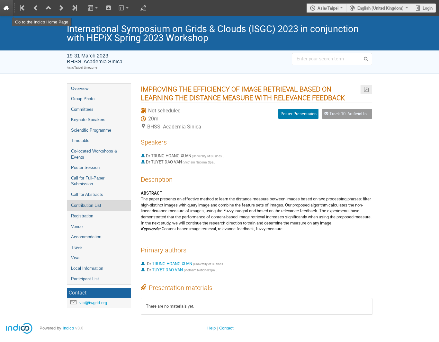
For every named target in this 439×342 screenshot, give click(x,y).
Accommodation (86, 236)
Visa (75, 257)
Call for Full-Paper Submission (87, 181)
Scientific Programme (91, 130)
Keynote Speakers (88, 119)
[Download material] (108, 8)
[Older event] (35, 8)
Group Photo (82, 98)
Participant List (85, 278)
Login (428, 8)
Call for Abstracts (87, 194)
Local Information (87, 268)
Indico (68, 328)
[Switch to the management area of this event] (143, 8)
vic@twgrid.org (93, 302)
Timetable (80, 140)
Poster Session (85, 167)
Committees (82, 109)
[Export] (93, 8)
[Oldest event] (22, 8)
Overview (79, 88)
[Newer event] (61, 8)
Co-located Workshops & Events (94, 154)
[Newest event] (73, 8)
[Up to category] (48, 8)
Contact (226, 328)
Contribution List (86, 205)
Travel (77, 247)
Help (211, 328)
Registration (82, 216)
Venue (77, 226)
